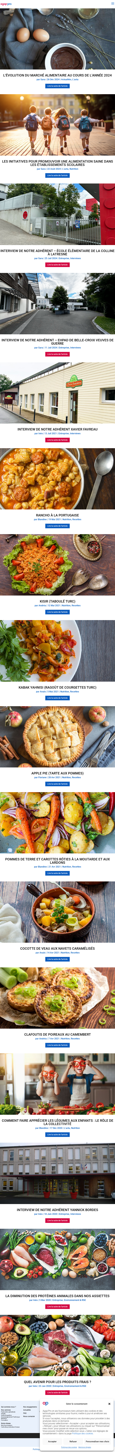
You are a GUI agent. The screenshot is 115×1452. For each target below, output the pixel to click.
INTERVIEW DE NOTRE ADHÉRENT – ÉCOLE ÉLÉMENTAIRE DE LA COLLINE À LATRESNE (57, 252)
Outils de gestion (6, 1415)
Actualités (66, 79)
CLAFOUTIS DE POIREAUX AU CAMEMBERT (57, 1034)
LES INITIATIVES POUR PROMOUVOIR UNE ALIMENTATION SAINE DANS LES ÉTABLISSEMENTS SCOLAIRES (57, 163)
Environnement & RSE (75, 1300)
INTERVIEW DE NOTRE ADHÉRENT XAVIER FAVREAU (58, 429)
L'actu (75, 79)
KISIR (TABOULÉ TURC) (57, 601)
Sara (43, 79)
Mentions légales (84, 1447)
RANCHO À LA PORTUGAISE (57, 515)
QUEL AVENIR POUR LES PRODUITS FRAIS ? (57, 1382)
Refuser (73, 1441)
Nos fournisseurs (6, 1425)
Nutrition (74, 169)
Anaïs (43, 691)
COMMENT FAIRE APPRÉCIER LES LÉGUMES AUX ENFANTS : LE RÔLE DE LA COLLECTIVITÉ (57, 1122)
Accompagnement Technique (10, 1417)
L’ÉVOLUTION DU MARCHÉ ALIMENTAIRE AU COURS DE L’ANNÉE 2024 (57, 75)
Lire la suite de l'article (57, 86)
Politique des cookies (82, 1433)
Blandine (42, 519)
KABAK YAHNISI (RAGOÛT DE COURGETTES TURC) (57, 687)
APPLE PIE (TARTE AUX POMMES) (57, 773)
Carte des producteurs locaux (10, 1427)
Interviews (75, 258)
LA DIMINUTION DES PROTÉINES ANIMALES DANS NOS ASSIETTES (57, 1296)
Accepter (52, 1441)
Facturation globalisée (8, 1412)
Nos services (6, 1410)
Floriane (42, 777)
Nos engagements (30, 1407)
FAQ (24, 1413)
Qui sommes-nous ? (8, 1407)
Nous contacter (29, 1416)
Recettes (76, 519)
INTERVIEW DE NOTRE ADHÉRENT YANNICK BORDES (57, 1210)
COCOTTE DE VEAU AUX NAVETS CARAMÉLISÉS (57, 949)
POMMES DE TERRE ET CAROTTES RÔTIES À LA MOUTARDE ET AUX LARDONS (57, 861)
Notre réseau (6, 1423)
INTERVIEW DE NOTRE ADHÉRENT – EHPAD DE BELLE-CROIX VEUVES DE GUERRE (58, 341)
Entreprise (64, 258)
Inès (40, 433)
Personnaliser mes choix (97, 1441)
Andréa (42, 605)
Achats (3, 1413)
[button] (109, 1403)
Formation (4, 1420)
